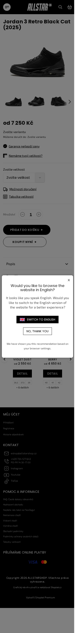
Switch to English (41, 319)
